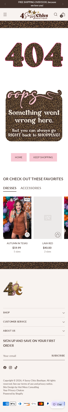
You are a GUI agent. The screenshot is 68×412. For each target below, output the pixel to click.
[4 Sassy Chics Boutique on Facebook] (5, 368)
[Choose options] (27, 235)
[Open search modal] (55, 14)
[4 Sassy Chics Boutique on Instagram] (11, 368)
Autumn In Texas (17, 243)
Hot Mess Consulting (28, 387)
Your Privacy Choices (13, 390)
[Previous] (5, 4)
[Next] (63, 4)
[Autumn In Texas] (17, 218)
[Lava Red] (48, 218)
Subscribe (58, 355)
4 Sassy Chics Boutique (34, 380)
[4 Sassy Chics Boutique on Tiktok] (16, 368)
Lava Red (47, 243)
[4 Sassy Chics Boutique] (34, 14)
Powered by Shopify (13, 393)
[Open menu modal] (5, 14)
